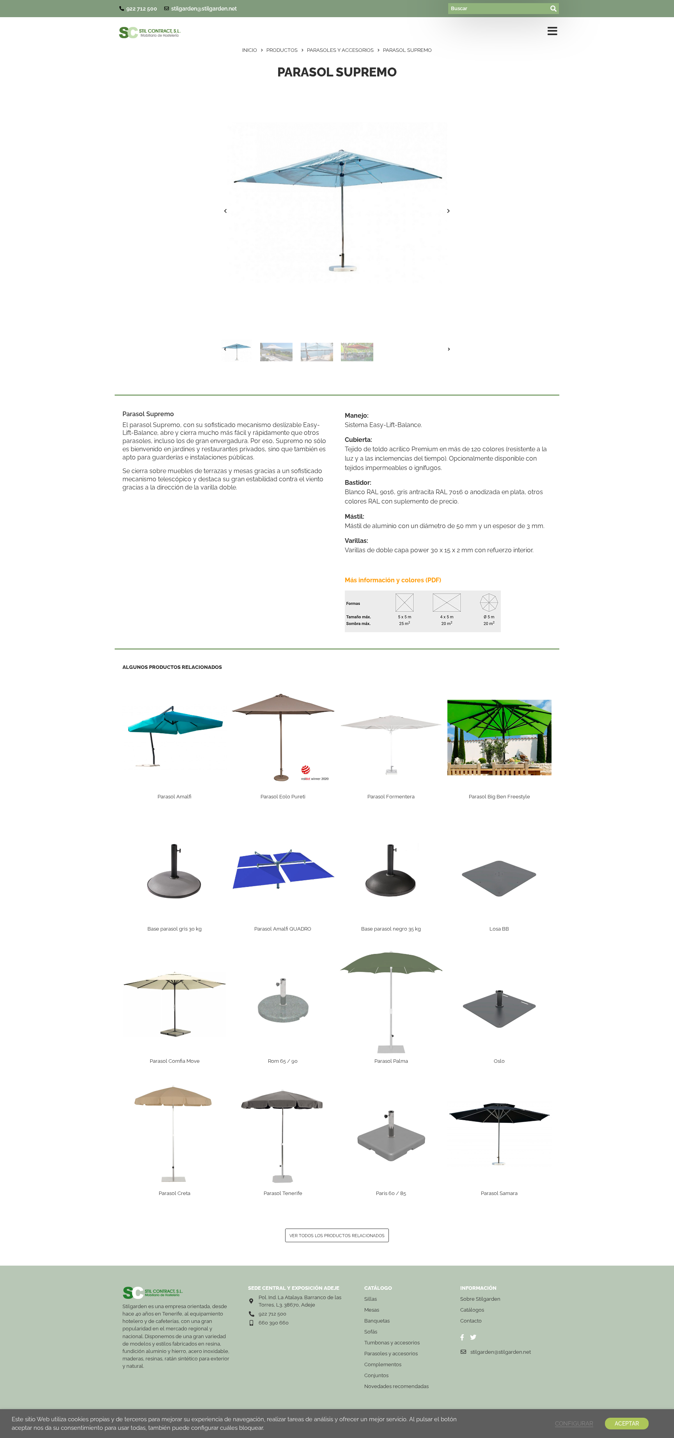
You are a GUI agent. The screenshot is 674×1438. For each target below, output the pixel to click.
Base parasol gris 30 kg (174, 929)
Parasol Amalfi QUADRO (282, 929)
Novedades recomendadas (396, 1386)
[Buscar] (498, 8)
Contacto (471, 1321)
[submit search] (554, 8)
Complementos (382, 1364)
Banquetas (377, 1321)
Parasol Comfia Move (175, 1061)
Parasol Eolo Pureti (283, 797)
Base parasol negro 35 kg (391, 929)
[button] (225, 211)
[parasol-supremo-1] (337, 211)
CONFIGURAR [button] (574, 1423)
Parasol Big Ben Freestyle (499, 797)
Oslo (499, 1061)
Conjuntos (376, 1375)
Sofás (370, 1332)
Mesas (371, 1310)
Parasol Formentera (391, 797)
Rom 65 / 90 (283, 1061)
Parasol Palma (391, 1061)
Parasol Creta (174, 1193)
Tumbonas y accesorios (392, 1343)
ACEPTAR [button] (627, 1423)
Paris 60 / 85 (391, 1193)
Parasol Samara (499, 1193)
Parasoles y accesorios (391, 1353)
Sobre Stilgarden (480, 1299)
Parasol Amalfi (175, 797)
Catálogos (472, 1310)
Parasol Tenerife (283, 1193)
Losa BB (499, 929)
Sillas (370, 1299)
